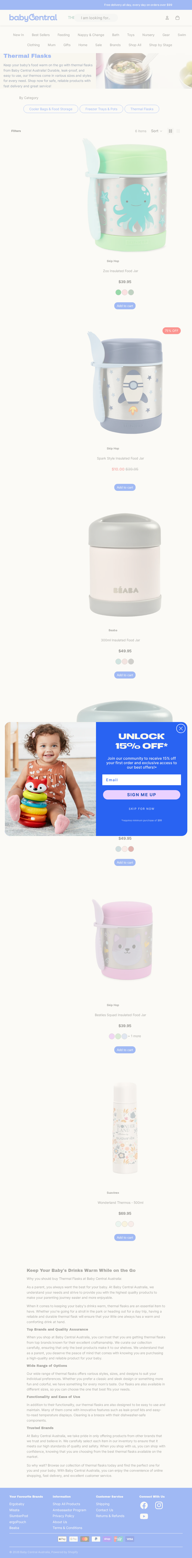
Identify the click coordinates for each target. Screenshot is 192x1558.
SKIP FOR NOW (142, 808)
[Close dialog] (181, 728)
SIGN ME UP (141, 794)
